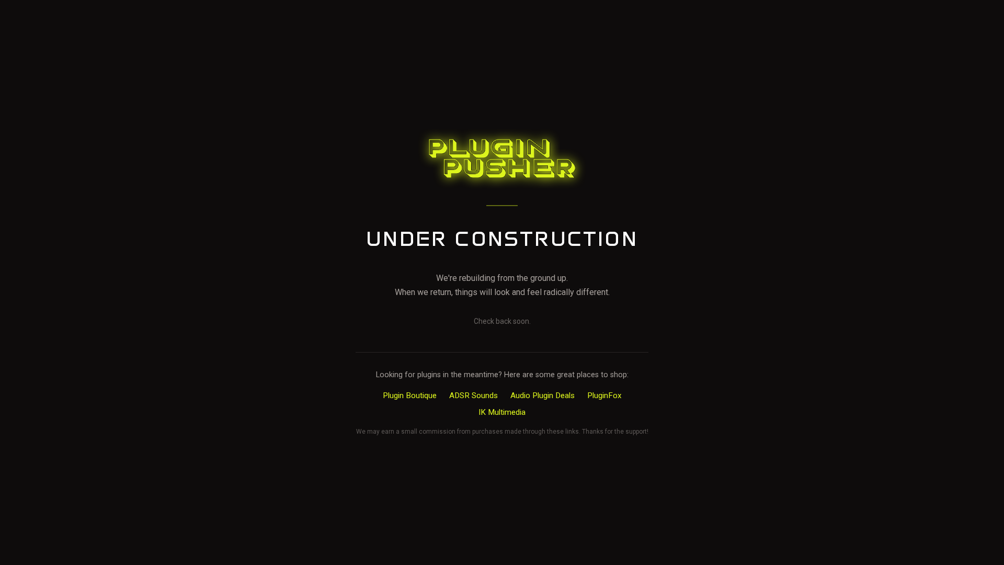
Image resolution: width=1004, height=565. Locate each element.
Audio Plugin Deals (542, 395)
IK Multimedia (502, 412)
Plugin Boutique (410, 395)
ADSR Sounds (473, 395)
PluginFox (604, 395)
